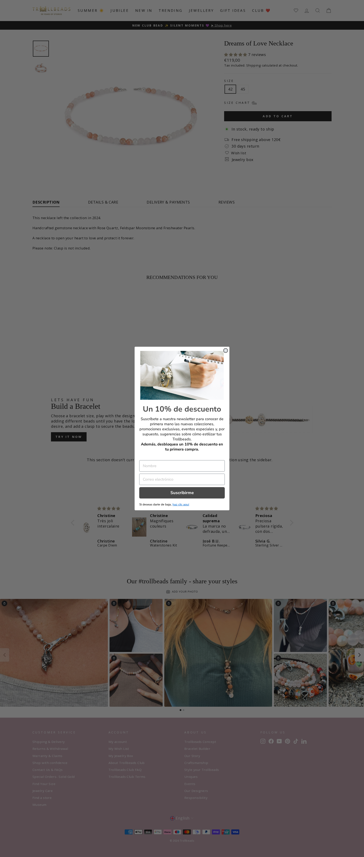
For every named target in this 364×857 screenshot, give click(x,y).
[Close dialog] (225, 350)
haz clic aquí (181, 504)
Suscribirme (182, 493)
